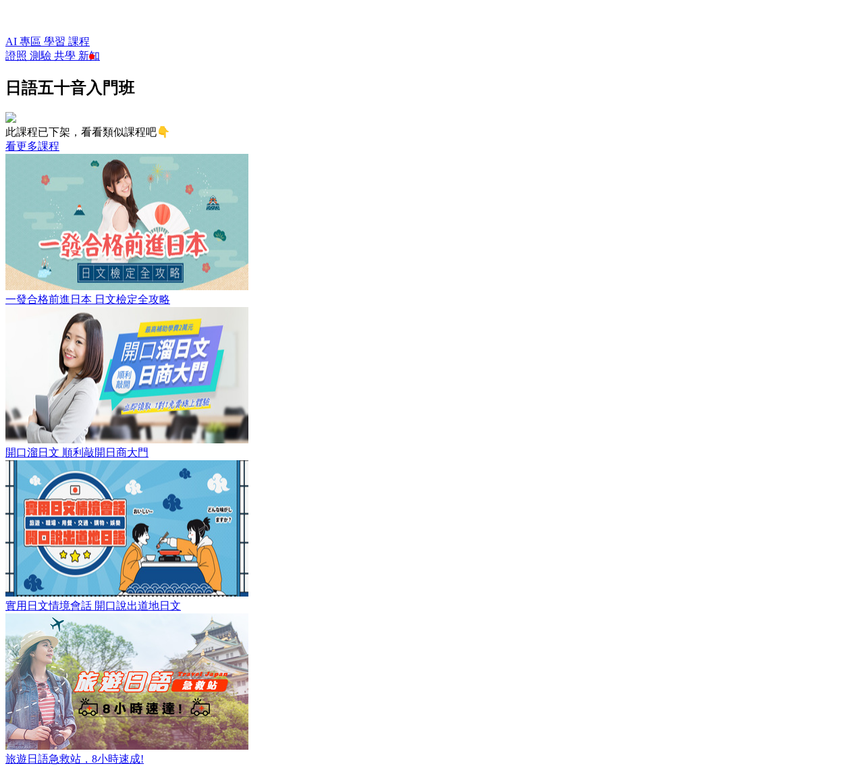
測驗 (42, 55)
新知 (89, 55)
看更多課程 (32, 146)
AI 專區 (24, 41)
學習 (56, 41)
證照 (17, 55)
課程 (79, 41)
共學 (66, 55)
